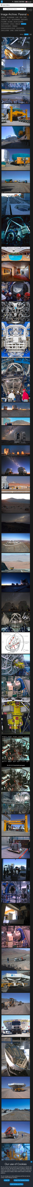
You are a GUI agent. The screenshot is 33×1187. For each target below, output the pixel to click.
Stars (11, 30)
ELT (9, 19)
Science (16, 1)
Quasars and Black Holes (8, 28)
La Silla (12, 24)
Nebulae (18, 24)
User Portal (21, 1)
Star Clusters (5, 30)
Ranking (26, 34)
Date (30, 34)
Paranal (23, 24)
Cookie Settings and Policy (16, 1184)
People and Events (6, 26)
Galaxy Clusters (18, 21)
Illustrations (5, 24)
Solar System (20, 28)
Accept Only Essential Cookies (21, 1180)
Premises (14, 26)
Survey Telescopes (20, 30)
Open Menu (6, 5)
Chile (25, 17)
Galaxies (10, 21)
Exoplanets (24, 19)
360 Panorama (10, 17)
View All (3, 17)
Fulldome (3, 21)
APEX (21, 17)
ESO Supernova (16, 19)
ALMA (17, 17)
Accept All (6, 1180)
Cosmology (4, 19)
